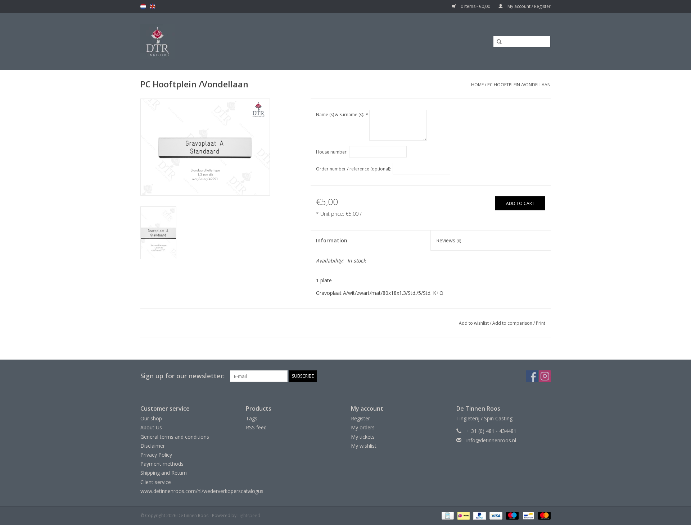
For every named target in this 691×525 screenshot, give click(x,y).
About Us (151, 427)
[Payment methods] (447, 515)
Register (360, 418)
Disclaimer (152, 445)
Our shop (151, 418)
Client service (155, 482)
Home (477, 85)
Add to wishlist (474, 323)
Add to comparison (512, 323)
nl (143, 6)
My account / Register (528, 6)
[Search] (496, 42)
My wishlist (363, 445)
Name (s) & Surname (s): (342, 114)
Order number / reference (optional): (353, 169)
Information (331, 240)
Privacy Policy (156, 454)
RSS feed (256, 427)
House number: (332, 152)
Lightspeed (249, 515)
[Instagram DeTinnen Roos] (545, 376)
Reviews (448, 240)
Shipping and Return (163, 472)
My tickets (363, 436)
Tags (251, 418)
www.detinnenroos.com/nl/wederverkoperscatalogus (201, 491)
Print (540, 323)
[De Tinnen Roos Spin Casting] (214, 41)
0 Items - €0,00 (475, 6)
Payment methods (162, 463)
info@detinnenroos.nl (491, 440)
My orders (363, 427)
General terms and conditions (174, 436)
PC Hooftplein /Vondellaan (519, 85)
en (152, 6)
